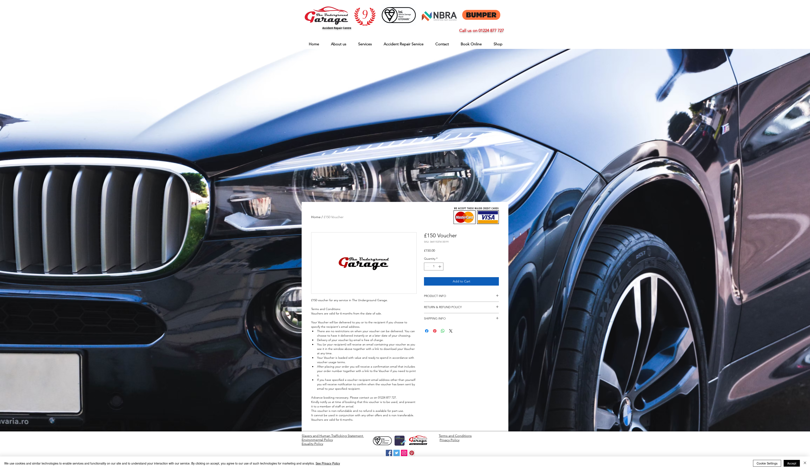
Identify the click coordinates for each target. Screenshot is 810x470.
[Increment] (440, 266)
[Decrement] (427, 266)
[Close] (804, 463)
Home (316, 217)
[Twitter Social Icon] (396, 453)
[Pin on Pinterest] (434, 330)
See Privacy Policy (328, 463)
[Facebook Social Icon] (389, 453)
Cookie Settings (767, 463)
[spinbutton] (433, 266)
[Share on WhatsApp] (442, 330)
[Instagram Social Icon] (404, 453)
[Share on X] (450, 330)
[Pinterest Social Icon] (412, 453)
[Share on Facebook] (426, 330)
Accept (791, 463)
